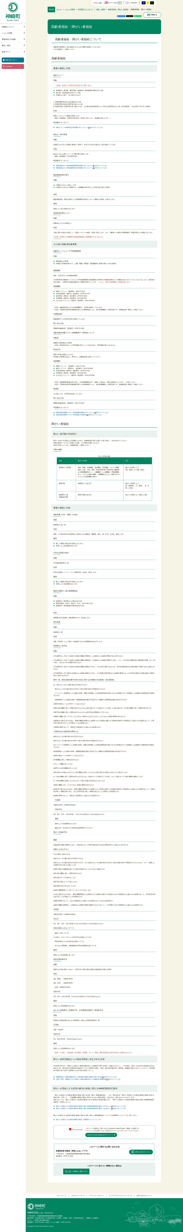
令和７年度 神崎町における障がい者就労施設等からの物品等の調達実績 (87, 1079)
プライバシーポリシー (96, 1195)
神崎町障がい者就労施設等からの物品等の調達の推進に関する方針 (85, 1077)
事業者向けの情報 (9, 39)
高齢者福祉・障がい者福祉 (118, 9)
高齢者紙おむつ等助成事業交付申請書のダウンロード (80, 168)
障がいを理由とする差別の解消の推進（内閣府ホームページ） (77, 1119)
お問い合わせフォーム (142, 1152)
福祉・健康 (100, 9)
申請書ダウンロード (85, 9)
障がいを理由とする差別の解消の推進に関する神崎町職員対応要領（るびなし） (90, 1106)
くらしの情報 (7, 33)
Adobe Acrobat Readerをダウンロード (100, 1135)
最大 (128, 3)
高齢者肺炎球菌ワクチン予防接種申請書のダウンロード (81, 412)
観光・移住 (6, 45)
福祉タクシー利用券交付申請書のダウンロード (78, 127)
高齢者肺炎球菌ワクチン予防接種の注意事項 (77, 415)
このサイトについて (78, 1195)
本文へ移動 (98, 3)
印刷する (154, 15)
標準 (119, 3)
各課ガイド (6, 52)
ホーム (59, 9)
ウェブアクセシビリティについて (120, 1195)
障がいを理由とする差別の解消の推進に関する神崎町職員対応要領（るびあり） (90, 1108)
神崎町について (8, 27)
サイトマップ (61, 1195)
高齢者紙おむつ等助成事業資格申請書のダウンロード (80, 165)
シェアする (121, 16)
